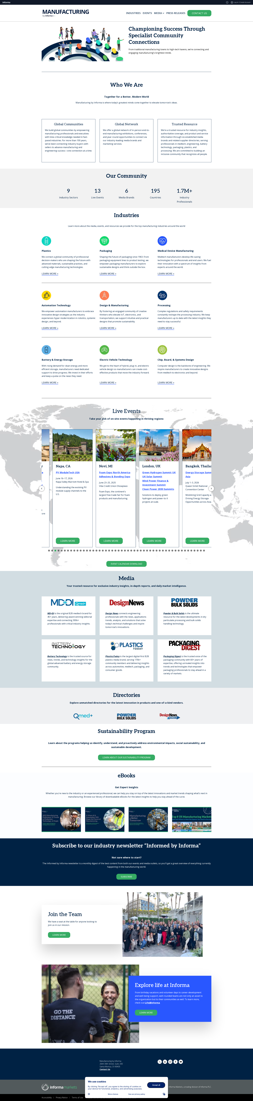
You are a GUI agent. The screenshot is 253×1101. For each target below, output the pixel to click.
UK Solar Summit (141, 476)
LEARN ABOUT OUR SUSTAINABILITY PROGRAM (126, 757)
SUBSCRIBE (126, 876)
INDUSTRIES (133, 13)
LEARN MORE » (50, 273)
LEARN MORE (56, 540)
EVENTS (147, 13)
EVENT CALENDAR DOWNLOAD (126, 563)
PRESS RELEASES (175, 13)
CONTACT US (199, 13)
